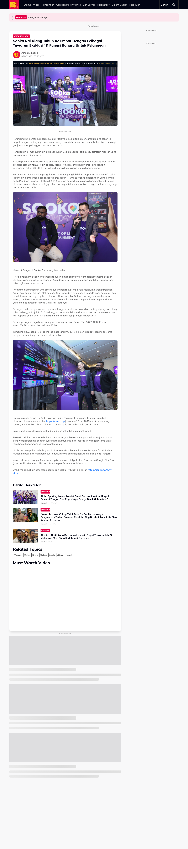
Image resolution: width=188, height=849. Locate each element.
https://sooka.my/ (55, 421)
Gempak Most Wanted (68, 4)
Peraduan (134, 4)
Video (36, 4)
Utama (27, 4)
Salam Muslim (119, 4)
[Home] (14, 4)
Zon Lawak (89, 4)
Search (173, 4)
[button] (12, 16)
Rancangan (48, 4)
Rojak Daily (103, 4)
